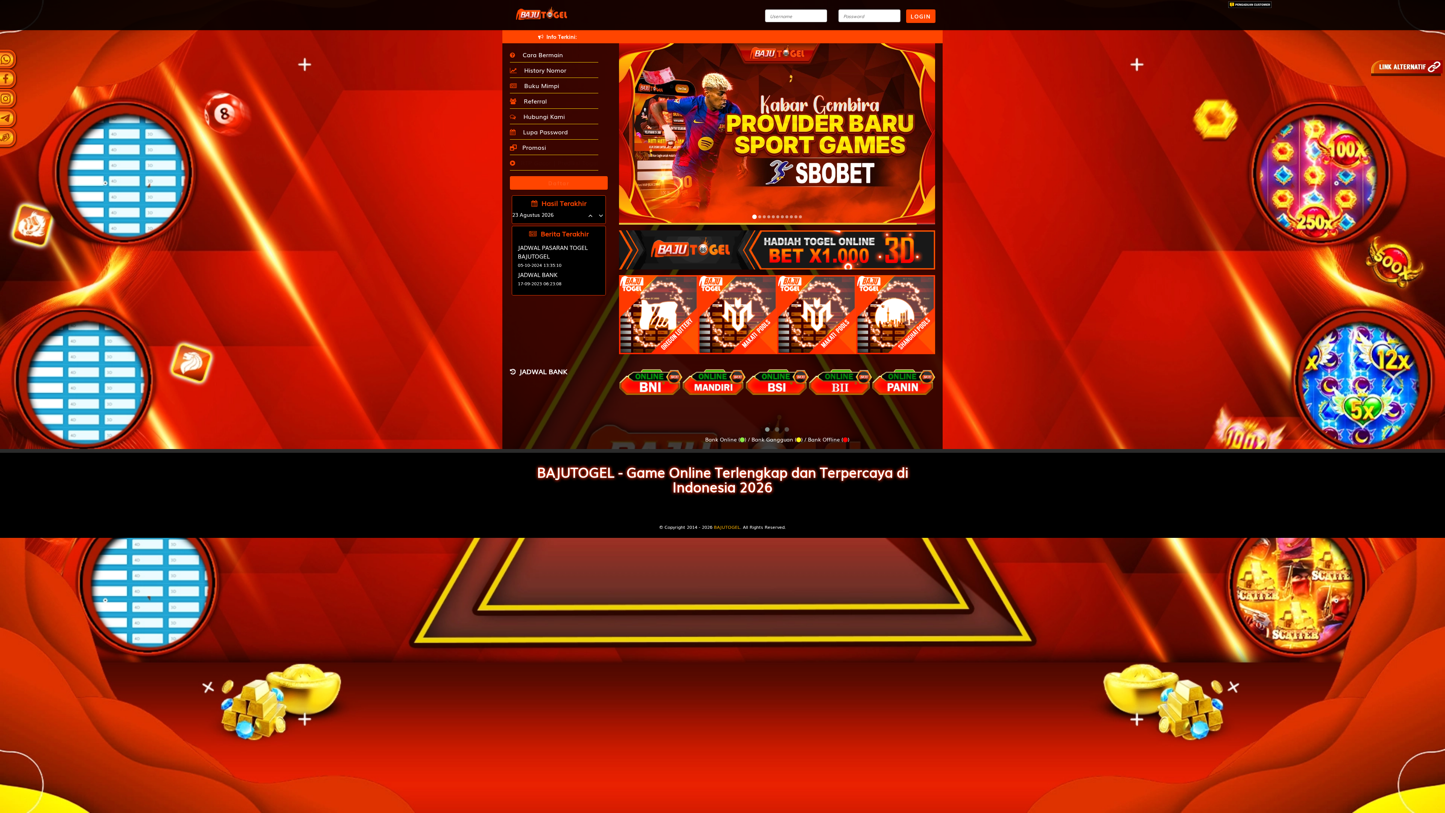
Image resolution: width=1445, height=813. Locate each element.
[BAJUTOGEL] (777, 246)
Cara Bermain (541, 54)
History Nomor (543, 70)
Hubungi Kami (542, 116)
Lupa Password (543, 131)
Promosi (533, 147)
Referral (533, 100)
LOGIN (921, 16)
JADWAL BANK (538, 274)
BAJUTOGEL (727, 527)
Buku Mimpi (539, 85)
